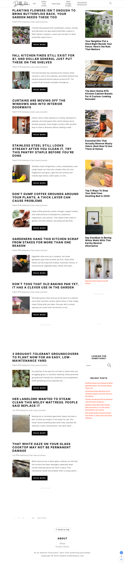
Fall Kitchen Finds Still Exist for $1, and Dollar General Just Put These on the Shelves (43, 59)
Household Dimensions (82, 4)
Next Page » (42, 518)
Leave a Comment (41, 22)
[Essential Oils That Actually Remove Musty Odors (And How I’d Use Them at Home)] (99, 123)
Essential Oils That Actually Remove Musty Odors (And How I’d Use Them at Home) (98, 144)
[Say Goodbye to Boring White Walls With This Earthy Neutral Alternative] (99, 220)
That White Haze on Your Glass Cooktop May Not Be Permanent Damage (41, 447)
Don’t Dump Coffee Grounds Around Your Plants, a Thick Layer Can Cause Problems (45, 197)
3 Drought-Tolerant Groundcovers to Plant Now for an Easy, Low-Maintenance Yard (45, 357)
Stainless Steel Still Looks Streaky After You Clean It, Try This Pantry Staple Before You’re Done (43, 150)
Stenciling (56, 4)
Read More (39, 45)
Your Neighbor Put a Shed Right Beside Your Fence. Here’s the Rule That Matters (98, 45)
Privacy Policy (62, 546)
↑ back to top (62, 529)
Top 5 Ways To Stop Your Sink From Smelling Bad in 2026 (97, 193)
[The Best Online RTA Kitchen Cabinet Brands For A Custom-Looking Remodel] (99, 74)
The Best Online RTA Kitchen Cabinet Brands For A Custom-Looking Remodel (99, 95)
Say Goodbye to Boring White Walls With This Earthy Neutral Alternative (98, 241)
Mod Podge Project (68, 4)
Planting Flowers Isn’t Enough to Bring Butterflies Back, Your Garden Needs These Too (44, 14)
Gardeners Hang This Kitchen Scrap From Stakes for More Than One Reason (45, 242)
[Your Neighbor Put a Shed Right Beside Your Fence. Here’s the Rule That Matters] (99, 24)
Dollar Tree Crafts (44, 4)
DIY (34, 4)
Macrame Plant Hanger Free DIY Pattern (96, 282)
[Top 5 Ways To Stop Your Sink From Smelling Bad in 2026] (99, 173)
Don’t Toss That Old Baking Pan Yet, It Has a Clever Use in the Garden (45, 285)
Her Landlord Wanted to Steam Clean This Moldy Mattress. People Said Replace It (45, 402)
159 (33, 518)
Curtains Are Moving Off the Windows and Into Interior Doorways (39, 104)
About (62, 543)
